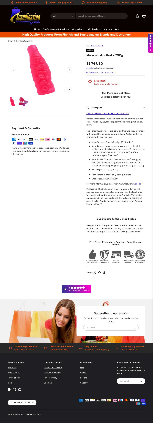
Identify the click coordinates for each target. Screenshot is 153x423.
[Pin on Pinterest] (104, 272)
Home (37, 29)
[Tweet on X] (94, 272)
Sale (117, 29)
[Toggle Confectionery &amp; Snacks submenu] (68, 29)
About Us (12, 367)
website (137, 183)
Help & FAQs (13, 372)
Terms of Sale (14, 377)
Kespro (83, 377)
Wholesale (93, 29)
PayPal (83, 372)
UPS (82, 367)
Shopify (83, 382)
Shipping (90, 68)
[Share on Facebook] (99, 272)
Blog (10, 382)
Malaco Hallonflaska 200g (23, 41)
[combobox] (89, 16)
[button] (144, 16)
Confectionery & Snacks (55, 29)
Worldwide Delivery (53, 367)
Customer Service (52, 372)
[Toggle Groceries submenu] (83, 29)
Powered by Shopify (35, 414)
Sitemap (48, 382)
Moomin (108, 29)
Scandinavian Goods (95, 46)
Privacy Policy (50, 377)
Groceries (77, 29)
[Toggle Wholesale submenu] (99, 29)
